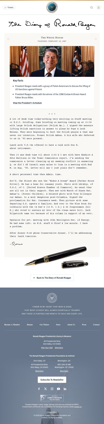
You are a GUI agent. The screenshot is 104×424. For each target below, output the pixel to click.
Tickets (10, 7)
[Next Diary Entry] (95, 39)
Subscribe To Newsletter (52, 379)
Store (58, 324)
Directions (59, 347)
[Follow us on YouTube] (58, 388)
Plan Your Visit (47, 347)
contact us (78, 407)
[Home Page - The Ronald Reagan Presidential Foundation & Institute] (52, 7)
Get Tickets (44, 324)
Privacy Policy (52, 412)
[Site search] (91, 7)
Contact (96, 324)
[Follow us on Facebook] (39, 388)
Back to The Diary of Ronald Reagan (54, 277)
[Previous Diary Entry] (8, 39)
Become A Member (12, 324)
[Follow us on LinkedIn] (65, 388)
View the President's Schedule (27, 102)
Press (84, 324)
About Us (71, 324)
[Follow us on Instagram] (52, 388)
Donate (30, 324)
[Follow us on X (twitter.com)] (45, 388)
